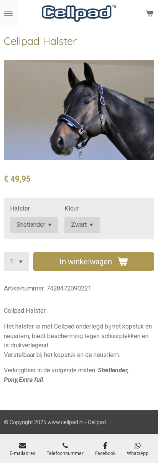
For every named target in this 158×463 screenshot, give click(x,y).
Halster (20, 208)
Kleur (71, 208)
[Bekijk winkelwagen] (149, 13)
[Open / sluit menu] (8, 13)
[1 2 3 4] (16, 261)
